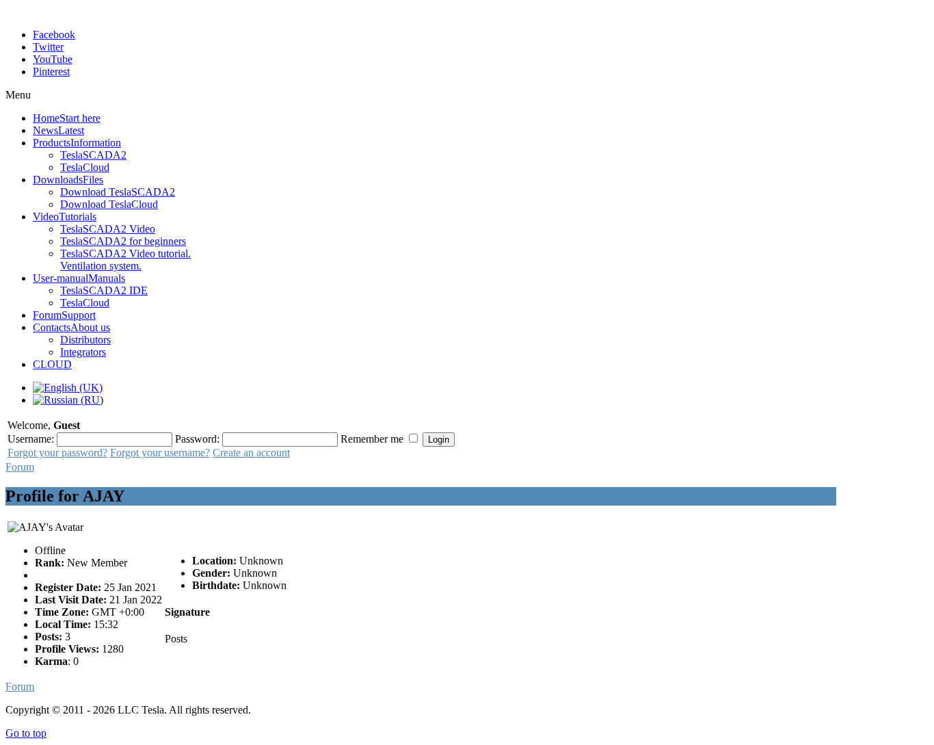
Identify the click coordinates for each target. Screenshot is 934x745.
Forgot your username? (160, 452)
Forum (19, 467)
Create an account (251, 452)
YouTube (52, 59)
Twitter (48, 47)
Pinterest (51, 71)
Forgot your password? (57, 452)
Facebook (54, 34)
